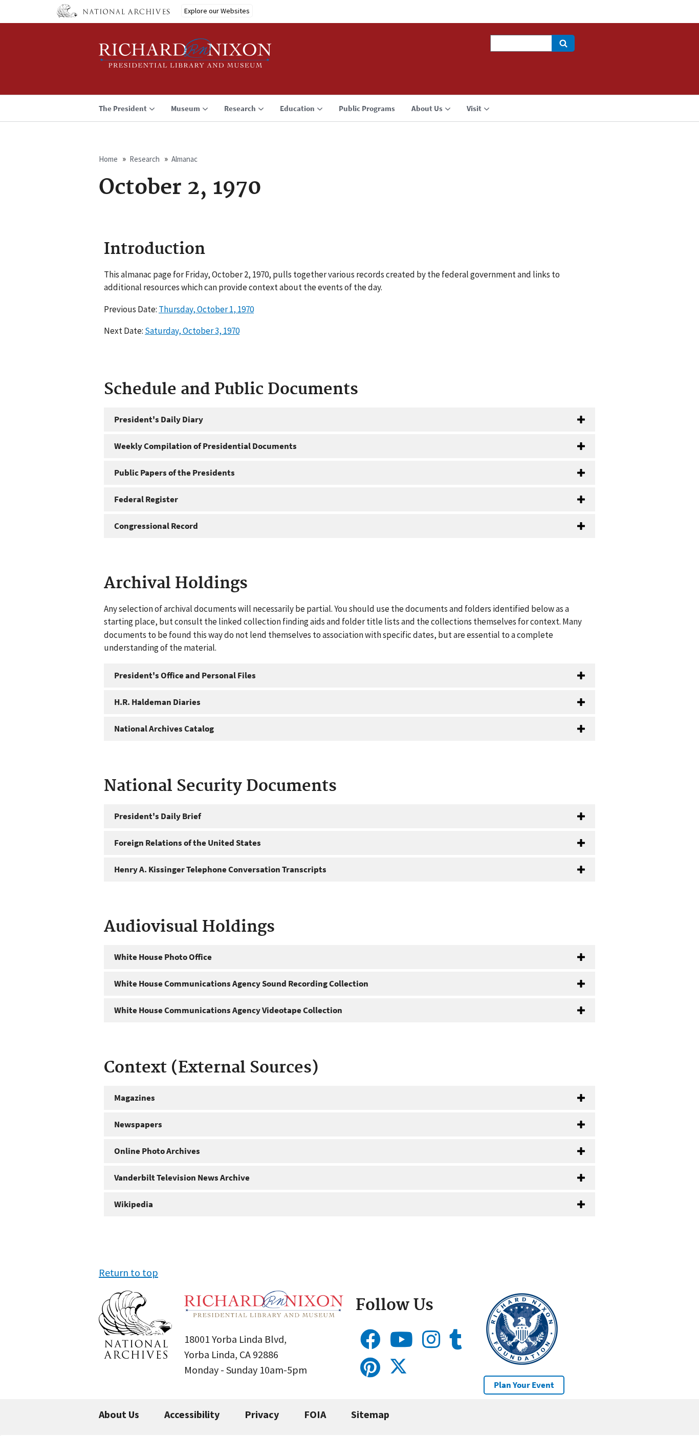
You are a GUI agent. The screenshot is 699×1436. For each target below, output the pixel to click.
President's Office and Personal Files (185, 675)
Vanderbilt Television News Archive (182, 1177)
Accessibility (192, 1414)
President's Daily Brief (157, 816)
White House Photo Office (163, 956)
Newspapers (138, 1124)
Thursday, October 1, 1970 (206, 309)
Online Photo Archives (157, 1150)
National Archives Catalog (164, 728)
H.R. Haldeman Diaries (157, 702)
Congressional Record (156, 525)
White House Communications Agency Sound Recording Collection (241, 983)
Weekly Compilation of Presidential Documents (205, 446)
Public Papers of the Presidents (174, 472)
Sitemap (370, 1414)
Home (108, 159)
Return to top (128, 1272)
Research (144, 159)
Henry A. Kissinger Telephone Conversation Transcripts (220, 869)
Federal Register (146, 499)
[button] (135, 1354)
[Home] (185, 57)
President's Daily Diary (158, 419)
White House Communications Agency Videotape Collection (228, 1010)
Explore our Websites (217, 10)
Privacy (262, 1414)
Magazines (134, 1097)
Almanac (184, 159)
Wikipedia (133, 1204)
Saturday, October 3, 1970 (192, 330)
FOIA (315, 1414)
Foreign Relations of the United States (187, 842)
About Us (119, 1414)
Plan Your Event (524, 1384)
